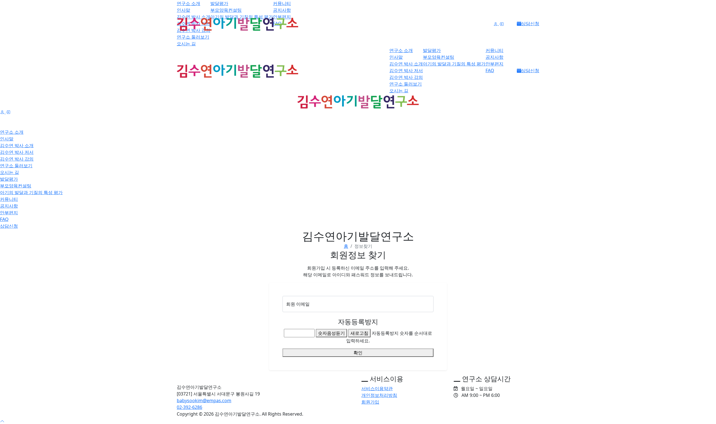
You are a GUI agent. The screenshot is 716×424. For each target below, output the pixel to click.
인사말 (183, 10)
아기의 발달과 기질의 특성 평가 (454, 64)
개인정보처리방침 (379, 395)
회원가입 (370, 402)
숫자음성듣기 (331, 333)
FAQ (490, 70)
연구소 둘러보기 (193, 37)
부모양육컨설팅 (226, 10)
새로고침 (359, 333)
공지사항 (282, 10)
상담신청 (530, 23)
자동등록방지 (358, 321)
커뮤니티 (282, 3)
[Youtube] (537, 414)
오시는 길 (186, 44)
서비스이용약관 (377, 388)
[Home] (266, 377)
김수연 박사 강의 (406, 77)
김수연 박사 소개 (406, 64)
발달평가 (219, 3)
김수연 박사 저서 (406, 70)
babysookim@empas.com (204, 400)
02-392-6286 (189, 407)
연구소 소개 (188, 3)
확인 (358, 353)
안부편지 (494, 64)
